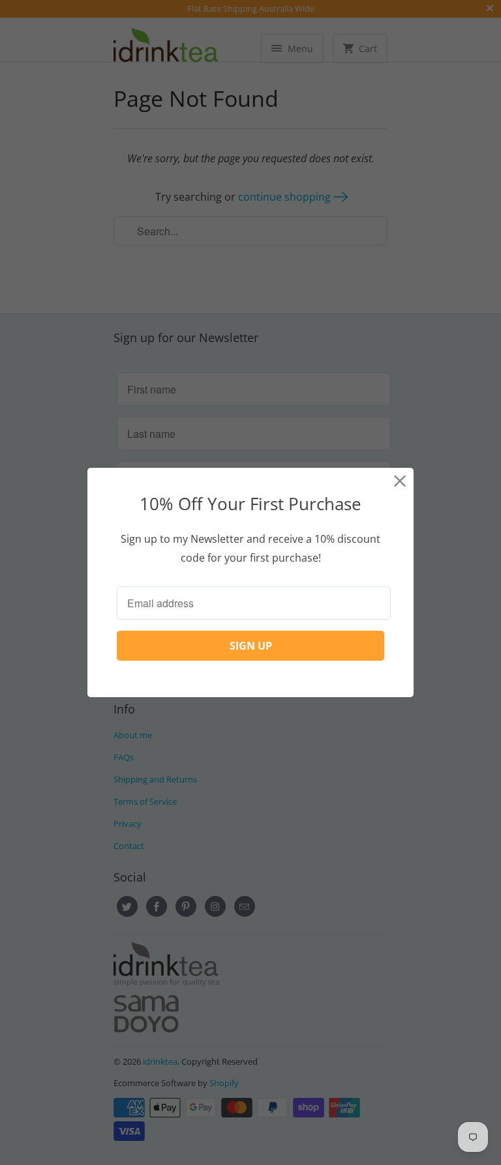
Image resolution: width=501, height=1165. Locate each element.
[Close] (400, 481)
